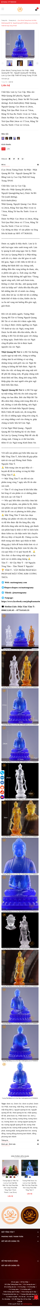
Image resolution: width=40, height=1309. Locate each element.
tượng (14, 1119)
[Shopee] (2, 787)
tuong (9, 1119)
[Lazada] (2, 797)
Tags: (4, 1104)
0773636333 (12, 2)
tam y (33, 1116)
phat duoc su (12, 1116)
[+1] (22, 159)
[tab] (20, 164)
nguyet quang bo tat (22, 1110)
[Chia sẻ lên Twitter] (14, 159)
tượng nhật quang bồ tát (22, 1128)
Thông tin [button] (4, 1140)
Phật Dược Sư (24, 1116)
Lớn (8, 149)
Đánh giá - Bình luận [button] (8, 1144)
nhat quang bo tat (20, 1113)
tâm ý (3, 1119)
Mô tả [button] (3, 164)
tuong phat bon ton (23, 1131)
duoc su (10, 1104)
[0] (36, 9)
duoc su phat (27, 1104)
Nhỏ (3, 149)
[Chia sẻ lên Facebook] (9, 159)
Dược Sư (17, 1104)
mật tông (20, 1107)
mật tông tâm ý (7, 1110)
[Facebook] (2, 782)
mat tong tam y (31, 1107)
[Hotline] (2, 773)
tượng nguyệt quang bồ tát (15, 1125)
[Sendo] (2, 792)
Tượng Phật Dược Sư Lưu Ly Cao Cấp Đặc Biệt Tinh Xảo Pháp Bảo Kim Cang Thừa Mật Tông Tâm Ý (29, 1185)
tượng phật (10, 1131)
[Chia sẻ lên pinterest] (18, 159)
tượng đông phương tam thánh (19, 1134)
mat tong (12, 1107)
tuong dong (22, 1119)
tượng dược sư (10, 1122)
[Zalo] (2, 778)
